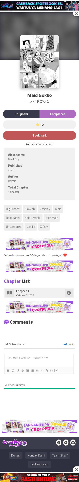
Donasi (15, 455)
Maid (58, 209)
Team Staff (60, 455)
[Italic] (12, 370)
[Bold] (7, 370)
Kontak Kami (36, 455)
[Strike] (22, 370)
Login (70, 344)
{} (51, 370)
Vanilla (31, 226)
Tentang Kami (39, 464)
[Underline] (17, 370)
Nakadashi (13, 217)
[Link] (46, 370)
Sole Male (52, 217)
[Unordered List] (32, 370)
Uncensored (13, 226)
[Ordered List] (27, 370)
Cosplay (45, 209)
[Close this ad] (76, 13)
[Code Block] (42, 370)
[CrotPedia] (14, 445)
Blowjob (30, 209)
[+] (56, 370)
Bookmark (40, 135)
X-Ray (44, 226)
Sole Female (33, 217)
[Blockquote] (37, 370)
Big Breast (13, 209)
